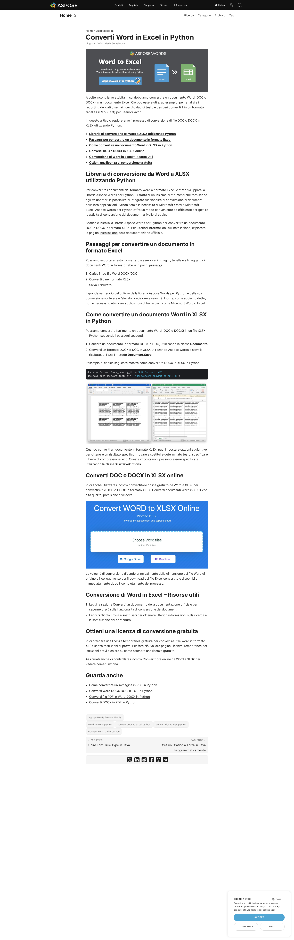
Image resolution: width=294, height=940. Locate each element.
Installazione (109, 233)
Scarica (91, 223)
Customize (246, 926)
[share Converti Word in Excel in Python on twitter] (129, 760)
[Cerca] (239, 5)
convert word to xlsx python (104, 731)
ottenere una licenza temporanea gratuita (123, 641)
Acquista (133, 5)
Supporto (149, 5)
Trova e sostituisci (124, 615)
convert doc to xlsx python (171, 724)
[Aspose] (64, 5)
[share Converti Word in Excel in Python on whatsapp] (158, 760)
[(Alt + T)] (75, 15)
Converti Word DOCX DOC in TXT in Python (121, 691)
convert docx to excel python (134, 724)
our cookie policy (267, 910)
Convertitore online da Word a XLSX (169, 659)
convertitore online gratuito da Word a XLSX (161, 485)
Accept (259, 917)
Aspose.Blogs (104, 30)
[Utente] (231, 5)
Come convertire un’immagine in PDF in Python (123, 685)
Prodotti (119, 5)
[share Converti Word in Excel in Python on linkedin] (137, 760)
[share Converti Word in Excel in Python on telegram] (165, 760)
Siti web (164, 5)
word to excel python (100, 724)
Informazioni (180, 5)
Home (66, 15)
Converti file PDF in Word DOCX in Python (119, 696)
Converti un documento (130, 604)
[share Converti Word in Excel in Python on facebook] (151, 760)
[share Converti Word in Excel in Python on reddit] (144, 760)
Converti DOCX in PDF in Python (112, 702)
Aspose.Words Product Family (104, 717)
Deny (272, 926)
